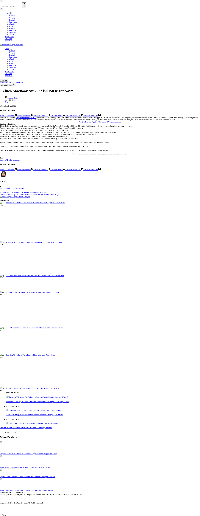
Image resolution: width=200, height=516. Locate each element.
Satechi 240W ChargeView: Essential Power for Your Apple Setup (30, 355)
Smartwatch (13, 57)
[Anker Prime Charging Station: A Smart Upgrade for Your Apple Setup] (4, 465)
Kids (11, 61)
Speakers (12, 67)
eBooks (12, 59)
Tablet (11, 70)
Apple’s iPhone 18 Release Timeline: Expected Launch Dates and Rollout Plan (35, 276)
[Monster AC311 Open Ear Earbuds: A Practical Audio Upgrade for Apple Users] (37, 397)
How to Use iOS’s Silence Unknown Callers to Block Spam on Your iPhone (34, 242)
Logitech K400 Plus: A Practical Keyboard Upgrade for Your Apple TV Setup (28, 454)
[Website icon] (0, 186)
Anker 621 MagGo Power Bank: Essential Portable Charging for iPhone (32, 292)
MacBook (15, 160)
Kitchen (12, 51)
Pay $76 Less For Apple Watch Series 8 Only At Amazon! (100, 122)
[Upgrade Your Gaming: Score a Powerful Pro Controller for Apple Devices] (7, 475)
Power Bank (13, 65)
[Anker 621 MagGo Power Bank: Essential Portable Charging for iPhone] (34, 410)
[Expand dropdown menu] (11, 49)
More (4, 515)
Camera (12, 63)
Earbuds (12, 55)
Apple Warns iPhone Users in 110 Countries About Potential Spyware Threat (34, 328)
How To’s (8, 74)
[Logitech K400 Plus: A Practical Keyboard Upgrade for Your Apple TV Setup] (5, 452)
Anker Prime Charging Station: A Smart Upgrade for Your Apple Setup (26, 467)
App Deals (8, 76)
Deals (7, 49)
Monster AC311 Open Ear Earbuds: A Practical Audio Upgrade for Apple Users (35, 203)
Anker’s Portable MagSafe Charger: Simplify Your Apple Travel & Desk (32, 388)
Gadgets (12, 53)
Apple (3, 160)
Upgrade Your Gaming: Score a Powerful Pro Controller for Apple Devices (27, 477)
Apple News (9, 72)
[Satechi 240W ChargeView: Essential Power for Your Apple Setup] (32, 423)
